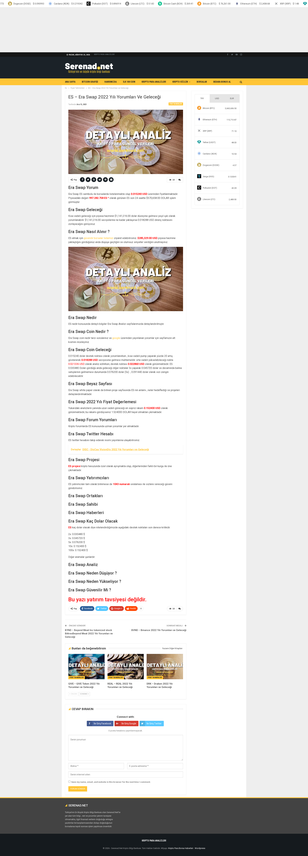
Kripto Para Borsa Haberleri (180, 848)
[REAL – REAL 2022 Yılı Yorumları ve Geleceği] (125, 666)
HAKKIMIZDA (110, 82)
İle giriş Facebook (102, 723)
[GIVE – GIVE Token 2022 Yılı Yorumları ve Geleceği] (86, 666)
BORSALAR (202, 82)
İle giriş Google (128, 723)
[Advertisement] (96, 29)
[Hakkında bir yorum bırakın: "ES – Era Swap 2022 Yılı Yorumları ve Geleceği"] (179, 179)
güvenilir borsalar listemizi (98, 238)
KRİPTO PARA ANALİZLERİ (104, 54)
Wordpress (200, 848)
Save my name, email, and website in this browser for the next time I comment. (111, 782)
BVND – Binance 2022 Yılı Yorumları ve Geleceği (158, 630)
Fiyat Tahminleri (176, 104)
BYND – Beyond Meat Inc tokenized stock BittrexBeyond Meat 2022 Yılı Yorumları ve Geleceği (89, 633)
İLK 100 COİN (129, 82)
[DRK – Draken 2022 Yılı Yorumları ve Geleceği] (165, 666)
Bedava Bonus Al (222, 82)
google (116, 338)
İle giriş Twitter (154, 723)
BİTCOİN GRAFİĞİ (90, 82)
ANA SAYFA (70, 82)
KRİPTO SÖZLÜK (180, 82)
